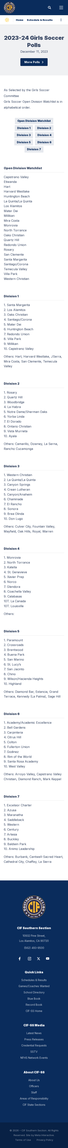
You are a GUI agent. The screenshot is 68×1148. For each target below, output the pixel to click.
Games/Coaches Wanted (34, 986)
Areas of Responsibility (34, 1098)
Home (19, 19)
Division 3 (24, 135)
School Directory (34, 992)
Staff (34, 1092)
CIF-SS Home (34, 1011)
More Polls (32, 62)
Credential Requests (34, 1045)
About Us (34, 1080)
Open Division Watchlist (34, 120)
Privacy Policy (45, 1139)
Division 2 (44, 128)
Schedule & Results (40, 19)
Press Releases (34, 1039)
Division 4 (44, 135)
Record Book (34, 1004)
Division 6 (44, 142)
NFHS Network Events (34, 1057)
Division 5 (24, 142)
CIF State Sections (34, 1104)
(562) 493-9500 (34, 947)
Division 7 (34, 149)
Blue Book (34, 998)
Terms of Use (23, 1139)
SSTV (34, 1051)
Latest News (34, 1033)
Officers (34, 1086)
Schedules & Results (34, 980)
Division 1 (23, 128)
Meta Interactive (44, 1135)
